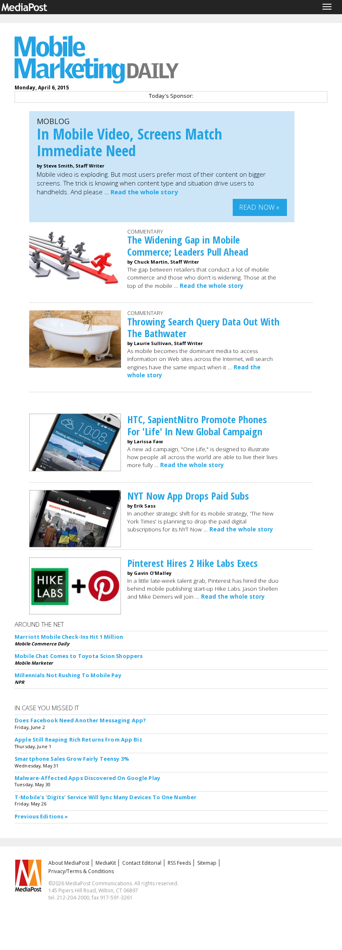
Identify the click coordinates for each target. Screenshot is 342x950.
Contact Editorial (141, 862)
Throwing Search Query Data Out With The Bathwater (203, 327)
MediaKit (106, 862)
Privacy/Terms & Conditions (81, 871)
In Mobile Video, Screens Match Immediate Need (129, 142)
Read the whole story (144, 192)
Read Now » (259, 207)
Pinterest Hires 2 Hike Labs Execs (192, 563)
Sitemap (206, 862)
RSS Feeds (179, 862)
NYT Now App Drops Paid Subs (188, 496)
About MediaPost (68, 862)
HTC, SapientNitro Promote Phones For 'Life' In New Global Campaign (197, 425)
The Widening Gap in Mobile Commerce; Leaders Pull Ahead (187, 246)
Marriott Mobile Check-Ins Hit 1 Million (69, 636)
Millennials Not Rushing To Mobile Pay (68, 675)
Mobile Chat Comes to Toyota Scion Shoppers (79, 656)
